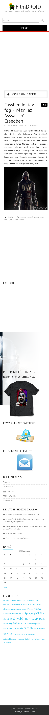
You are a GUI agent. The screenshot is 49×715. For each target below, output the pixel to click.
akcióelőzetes (15, 600)
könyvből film (21, 619)
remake (19, 628)
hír (8, 217)
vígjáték (27, 639)
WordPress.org (8, 501)
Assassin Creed (25, 217)
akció (7, 601)
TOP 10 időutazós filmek (21, 538)
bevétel (14, 604)
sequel (8, 634)
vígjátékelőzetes (37, 639)
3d (4, 600)
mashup (5, 623)
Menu (24, 27)
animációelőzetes (33, 601)
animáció (23, 601)
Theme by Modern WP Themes (24, 712)
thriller (33, 635)
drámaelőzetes (34, 604)
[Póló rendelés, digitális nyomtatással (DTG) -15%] (22, 398)
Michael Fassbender (17, 220)
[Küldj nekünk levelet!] (25, 462)
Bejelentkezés (8, 487)
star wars (25, 634)
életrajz (8, 642)
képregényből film (33, 613)
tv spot (19, 639)
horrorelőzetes (28, 609)
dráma (24, 604)
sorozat (17, 634)
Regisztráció (7, 482)
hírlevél (38, 609)
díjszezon (7, 609)
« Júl (5, 587)
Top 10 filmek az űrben (31, 514)
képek (12, 217)
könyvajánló (7, 619)
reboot (13, 628)
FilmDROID (28, 6)
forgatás (13, 609)
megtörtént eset (16, 623)
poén (37, 623)
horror (19, 609)
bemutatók (6, 605)
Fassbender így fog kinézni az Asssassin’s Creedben (19, 113)
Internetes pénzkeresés (14, 514)
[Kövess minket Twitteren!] (25, 435)
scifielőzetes (41, 628)
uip (23, 639)
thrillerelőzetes (9, 639)
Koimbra (35, 125)
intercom (7, 613)
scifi (35, 628)
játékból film (36, 217)
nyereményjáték (29, 623)
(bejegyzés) (8, 491)
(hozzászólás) (9, 496)
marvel (40, 618)
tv (15, 639)
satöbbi (29, 628)
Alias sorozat (17, 534)
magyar (33, 619)
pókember (6, 628)
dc (19, 604)
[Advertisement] (24, 57)
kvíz (21, 614)
